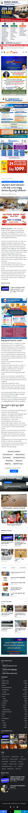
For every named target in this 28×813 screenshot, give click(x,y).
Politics (3, 707)
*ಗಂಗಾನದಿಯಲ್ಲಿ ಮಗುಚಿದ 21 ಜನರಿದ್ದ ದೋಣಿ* (12, 47)
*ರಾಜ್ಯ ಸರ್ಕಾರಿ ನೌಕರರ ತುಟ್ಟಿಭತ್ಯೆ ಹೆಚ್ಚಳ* (17, 577)
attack (22, 756)
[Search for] (26, 52)
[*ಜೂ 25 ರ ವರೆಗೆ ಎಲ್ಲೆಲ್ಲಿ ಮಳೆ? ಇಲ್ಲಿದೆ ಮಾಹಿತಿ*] (5, 594)
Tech (3, 716)
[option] (14, 483)
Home (3, 178)
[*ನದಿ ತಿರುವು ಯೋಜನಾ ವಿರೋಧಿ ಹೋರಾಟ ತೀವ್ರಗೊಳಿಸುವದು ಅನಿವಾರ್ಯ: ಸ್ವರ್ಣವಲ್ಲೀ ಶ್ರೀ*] (23, 741)
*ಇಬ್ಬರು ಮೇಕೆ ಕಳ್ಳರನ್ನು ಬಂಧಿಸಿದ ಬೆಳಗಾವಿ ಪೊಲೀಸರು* (7, 542)
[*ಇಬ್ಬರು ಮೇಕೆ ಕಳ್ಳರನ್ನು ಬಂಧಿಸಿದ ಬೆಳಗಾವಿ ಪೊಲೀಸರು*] (7, 537)
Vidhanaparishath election (7, 766)
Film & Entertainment (7, 687)
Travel (4, 727)
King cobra (20, 761)
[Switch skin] (23, 52)
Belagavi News (8, 482)
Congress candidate (14, 451)
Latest (21, 181)
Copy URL (14, 471)
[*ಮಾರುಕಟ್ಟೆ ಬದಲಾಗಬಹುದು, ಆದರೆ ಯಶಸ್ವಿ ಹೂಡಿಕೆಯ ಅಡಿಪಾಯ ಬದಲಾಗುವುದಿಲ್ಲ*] (23, 746)
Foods (4, 722)
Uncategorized (5, 718)
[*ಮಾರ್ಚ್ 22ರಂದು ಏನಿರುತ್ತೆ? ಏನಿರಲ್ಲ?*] (5, 584)
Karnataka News (14, 181)
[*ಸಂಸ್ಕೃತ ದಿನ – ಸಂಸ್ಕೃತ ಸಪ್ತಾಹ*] (21, 553)
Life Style (4, 703)
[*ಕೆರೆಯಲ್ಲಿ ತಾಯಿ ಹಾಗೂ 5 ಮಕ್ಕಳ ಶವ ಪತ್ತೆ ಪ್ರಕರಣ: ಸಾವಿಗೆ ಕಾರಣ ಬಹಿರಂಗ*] (21, 537)
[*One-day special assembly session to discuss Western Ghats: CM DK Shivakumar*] (14, 746)
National (4, 705)
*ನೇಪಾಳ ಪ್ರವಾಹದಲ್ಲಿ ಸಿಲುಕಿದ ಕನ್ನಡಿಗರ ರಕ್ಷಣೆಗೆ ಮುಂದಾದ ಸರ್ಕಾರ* (12, 487)
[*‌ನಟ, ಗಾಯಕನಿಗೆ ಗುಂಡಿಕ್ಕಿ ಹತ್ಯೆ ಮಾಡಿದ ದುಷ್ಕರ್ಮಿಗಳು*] (7, 608)
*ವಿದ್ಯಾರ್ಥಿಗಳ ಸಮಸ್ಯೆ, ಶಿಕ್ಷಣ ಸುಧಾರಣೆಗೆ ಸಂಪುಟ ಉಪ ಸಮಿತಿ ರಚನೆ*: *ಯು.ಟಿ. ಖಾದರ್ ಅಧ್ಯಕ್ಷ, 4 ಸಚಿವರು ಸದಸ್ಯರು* (17, 289)
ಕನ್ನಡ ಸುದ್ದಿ (8, 463)
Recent (13, 567)
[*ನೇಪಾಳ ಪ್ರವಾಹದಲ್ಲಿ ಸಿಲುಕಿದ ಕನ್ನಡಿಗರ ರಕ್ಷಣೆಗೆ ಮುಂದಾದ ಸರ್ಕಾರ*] (21, 623)
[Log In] (4, 52)
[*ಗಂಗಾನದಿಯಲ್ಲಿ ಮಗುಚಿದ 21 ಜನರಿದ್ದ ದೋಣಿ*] (7, 623)
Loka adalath (7, 457)
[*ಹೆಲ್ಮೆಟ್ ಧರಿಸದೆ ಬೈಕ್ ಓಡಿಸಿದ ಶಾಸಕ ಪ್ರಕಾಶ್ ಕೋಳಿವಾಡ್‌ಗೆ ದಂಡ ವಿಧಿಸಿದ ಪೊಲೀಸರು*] (7, 552)
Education (5, 700)
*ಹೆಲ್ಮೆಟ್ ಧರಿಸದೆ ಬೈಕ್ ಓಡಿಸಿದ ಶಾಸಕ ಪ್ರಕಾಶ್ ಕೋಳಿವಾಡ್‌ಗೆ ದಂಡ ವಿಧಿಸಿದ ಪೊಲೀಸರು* (6, 558)
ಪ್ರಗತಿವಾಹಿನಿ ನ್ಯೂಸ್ (18, 463)
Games (4, 725)
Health (4, 692)
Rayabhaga (10, 460)
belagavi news (5, 759)
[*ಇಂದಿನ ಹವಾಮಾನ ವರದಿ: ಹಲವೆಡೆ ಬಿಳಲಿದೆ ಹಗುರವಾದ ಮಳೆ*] (21, 608)
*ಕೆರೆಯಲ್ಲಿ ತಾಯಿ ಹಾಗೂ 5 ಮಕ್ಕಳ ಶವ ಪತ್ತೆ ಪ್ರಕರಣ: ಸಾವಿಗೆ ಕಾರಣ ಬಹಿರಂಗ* (20, 543)
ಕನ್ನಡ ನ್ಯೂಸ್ (19, 460)
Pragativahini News (19, 457)
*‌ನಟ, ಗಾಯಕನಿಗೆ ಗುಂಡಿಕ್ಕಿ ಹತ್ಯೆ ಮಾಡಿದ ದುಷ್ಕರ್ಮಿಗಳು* (7, 613)
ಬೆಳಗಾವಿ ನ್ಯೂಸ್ (18, 768)
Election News (6, 709)
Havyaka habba (5, 761)
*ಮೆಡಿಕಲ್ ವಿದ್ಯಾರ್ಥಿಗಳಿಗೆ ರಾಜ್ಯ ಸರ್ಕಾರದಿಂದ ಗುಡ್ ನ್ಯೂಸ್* (16, 588)
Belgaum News (5, 683)
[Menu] (2, 52)
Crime (4, 698)
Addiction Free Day (6, 756)
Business (4, 685)
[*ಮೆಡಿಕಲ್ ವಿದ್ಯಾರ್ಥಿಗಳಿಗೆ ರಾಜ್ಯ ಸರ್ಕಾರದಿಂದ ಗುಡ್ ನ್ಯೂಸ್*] (5, 589)
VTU (15, 766)
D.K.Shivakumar (8, 454)
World (3, 720)
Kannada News (9, 178)
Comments (22, 567)
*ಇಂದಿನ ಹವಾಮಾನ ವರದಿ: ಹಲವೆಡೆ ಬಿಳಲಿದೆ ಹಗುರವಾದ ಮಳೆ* (20, 614)
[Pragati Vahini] (12, 52)
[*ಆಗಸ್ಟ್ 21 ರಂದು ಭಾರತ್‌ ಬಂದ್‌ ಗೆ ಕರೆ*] (5, 574)
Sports (3, 714)
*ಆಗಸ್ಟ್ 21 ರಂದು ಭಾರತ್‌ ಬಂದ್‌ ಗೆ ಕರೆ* (17, 572)
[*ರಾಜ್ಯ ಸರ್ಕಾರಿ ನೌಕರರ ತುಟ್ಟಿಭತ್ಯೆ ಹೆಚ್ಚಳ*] (5, 579)
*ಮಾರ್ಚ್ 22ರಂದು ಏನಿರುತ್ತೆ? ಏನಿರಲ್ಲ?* (18, 582)
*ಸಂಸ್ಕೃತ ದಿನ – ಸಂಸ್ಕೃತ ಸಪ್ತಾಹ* (19, 559)
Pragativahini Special (7, 711)
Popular (4, 567)
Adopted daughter (15, 756)
